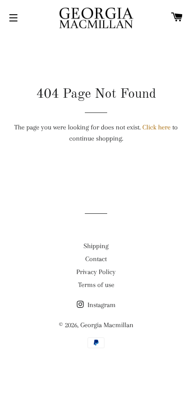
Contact (96, 259)
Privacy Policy (96, 272)
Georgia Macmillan (107, 325)
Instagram (101, 305)
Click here (156, 127)
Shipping (96, 246)
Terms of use (96, 285)
